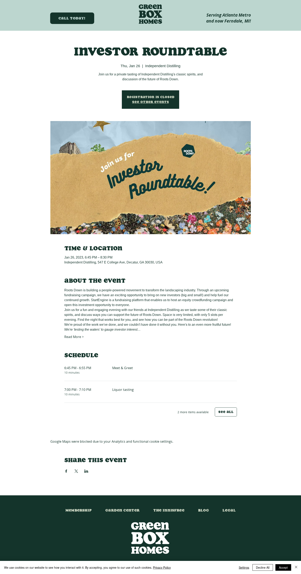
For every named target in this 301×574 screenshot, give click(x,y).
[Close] (296, 567)
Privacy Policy (162, 567)
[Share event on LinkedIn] (86, 471)
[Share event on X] (76, 471)
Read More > (74, 337)
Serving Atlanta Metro (228, 15)
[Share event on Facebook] (66, 471)
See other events (150, 102)
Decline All (262, 567)
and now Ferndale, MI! (228, 21)
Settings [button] (244, 567)
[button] (229, 508)
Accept (283, 567)
